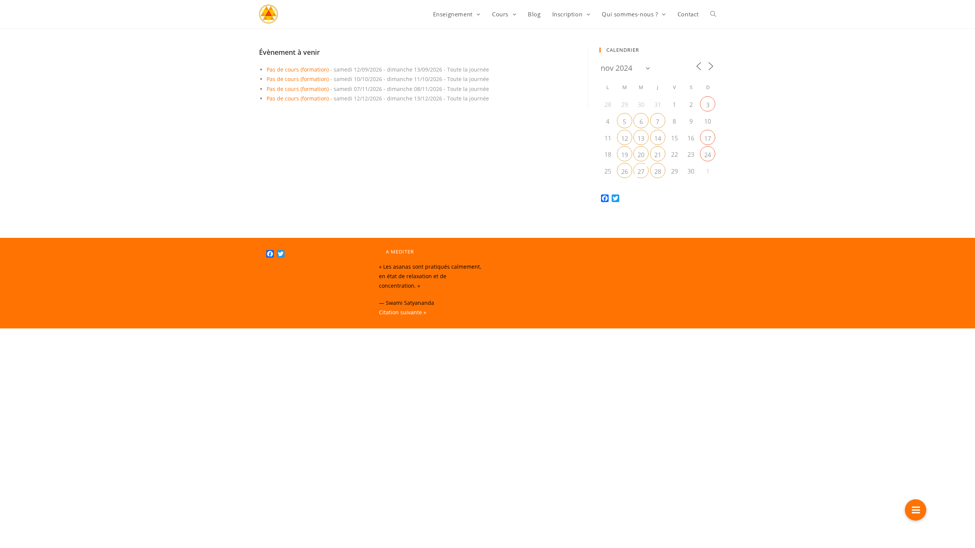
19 (624, 155)
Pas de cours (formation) (298, 69)
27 (641, 171)
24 (707, 155)
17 (707, 138)
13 (641, 138)
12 (624, 138)
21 (657, 155)
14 (657, 138)
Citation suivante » (402, 312)
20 (641, 155)
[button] (915, 510)
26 (624, 171)
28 (657, 171)
